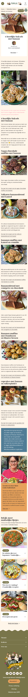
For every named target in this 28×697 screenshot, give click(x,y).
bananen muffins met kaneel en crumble (11, 241)
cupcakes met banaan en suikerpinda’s (11, 382)
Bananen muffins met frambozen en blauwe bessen (9, 335)
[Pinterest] (20, 673)
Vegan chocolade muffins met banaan (11, 152)
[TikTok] (17, 673)
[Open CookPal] (25, 10)
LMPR (18, 692)
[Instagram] (7, 673)
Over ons (5, 508)
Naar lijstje (13, 52)
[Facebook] (10, 673)
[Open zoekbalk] (2, 3)
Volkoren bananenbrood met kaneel (12, 195)
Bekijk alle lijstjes (13, 623)
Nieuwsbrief (13, 681)
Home (2, 9)
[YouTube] (14, 673)
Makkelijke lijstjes (11, 9)
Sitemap (14, 689)
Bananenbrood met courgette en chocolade (12, 286)
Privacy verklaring (14, 686)
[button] (14, 638)
